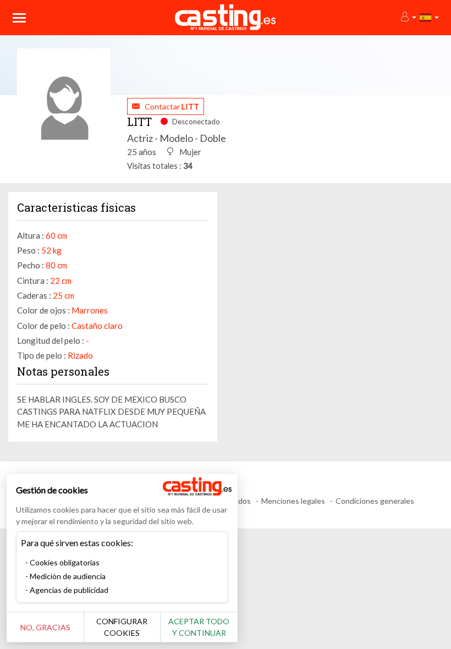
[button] (408, 17)
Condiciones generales (375, 500)
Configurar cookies (121, 627)
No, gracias (45, 627)
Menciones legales (293, 500)
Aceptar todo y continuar (198, 627)
